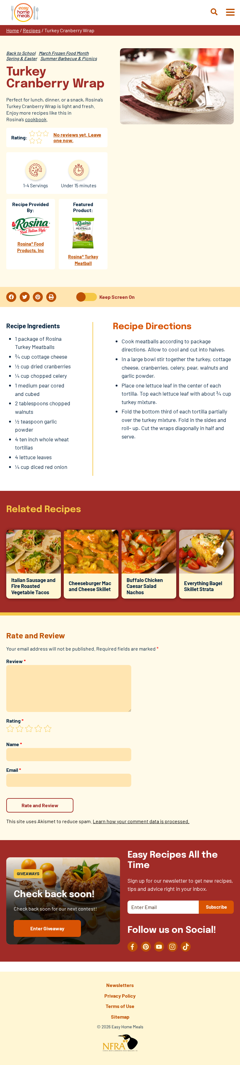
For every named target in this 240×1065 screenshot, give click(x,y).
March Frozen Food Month (64, 53)
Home (12, 30)
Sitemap (120, 1017)
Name (14, 744)
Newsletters (120, 985)
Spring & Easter (21, 58)
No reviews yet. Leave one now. (77, 137)
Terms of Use (120, 1006)
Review (16, 661)
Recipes (32, 30)
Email (13, 770)
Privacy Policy (120, 996)
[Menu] (230, 13)
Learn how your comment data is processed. (141, 821)
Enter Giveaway (47, 928)
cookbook (36, 119)
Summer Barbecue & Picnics (68, 58)
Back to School (20, 53)
